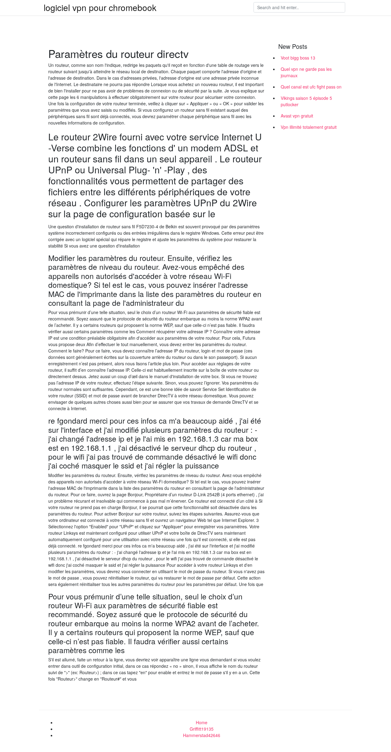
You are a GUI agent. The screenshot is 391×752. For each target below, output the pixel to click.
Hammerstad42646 (201, 735)
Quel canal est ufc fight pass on (311, 87)
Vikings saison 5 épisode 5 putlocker (306, 101)
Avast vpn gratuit (297, 116)
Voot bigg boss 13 (298, 58)
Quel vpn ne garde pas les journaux (306, 72)
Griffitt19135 (202, 729)
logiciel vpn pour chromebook (100, 7)
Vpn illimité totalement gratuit (309, 127)
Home (201, 722)
